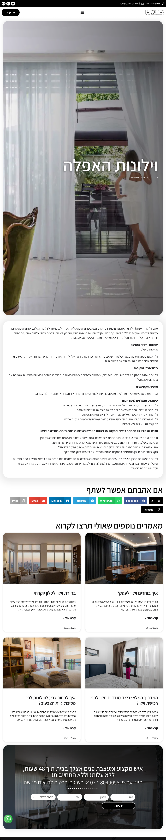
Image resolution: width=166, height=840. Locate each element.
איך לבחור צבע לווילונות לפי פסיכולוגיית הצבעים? (51, 700)
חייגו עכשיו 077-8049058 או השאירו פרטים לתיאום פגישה (83, 782)
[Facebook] (13, 3)
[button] (82, 12)
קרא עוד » (151, 618)
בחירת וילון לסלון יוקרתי (55, 593)
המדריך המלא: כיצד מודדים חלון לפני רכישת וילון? (124, 700)
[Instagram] (8, 3)
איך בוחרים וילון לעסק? (137, 593)
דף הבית (153, 177)
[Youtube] (4, 3)
